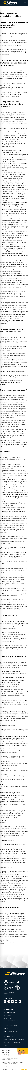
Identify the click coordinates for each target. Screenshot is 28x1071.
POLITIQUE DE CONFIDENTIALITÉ (13, 1042)
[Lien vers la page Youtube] (16, 1001)
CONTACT (6, 1045)
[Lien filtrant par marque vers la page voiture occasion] (6, 982)
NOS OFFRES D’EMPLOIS (11, 1021)
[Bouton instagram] (8, 1001)
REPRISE (6, 1028)
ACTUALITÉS (7, 1018)
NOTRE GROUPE (8, 1010)
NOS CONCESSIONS (9, 1012)
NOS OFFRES (7, 1015)
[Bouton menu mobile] (25, 3)
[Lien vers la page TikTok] (20, 1001)
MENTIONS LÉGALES (9, 1036)
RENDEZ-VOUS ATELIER (10, 1031)
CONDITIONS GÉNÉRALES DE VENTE (14, 1039)
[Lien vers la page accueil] (9, 3)
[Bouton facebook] (5, 1001)
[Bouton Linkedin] (12, 1001)
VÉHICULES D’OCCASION (11, 1025)
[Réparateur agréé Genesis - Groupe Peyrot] (11, 993)
